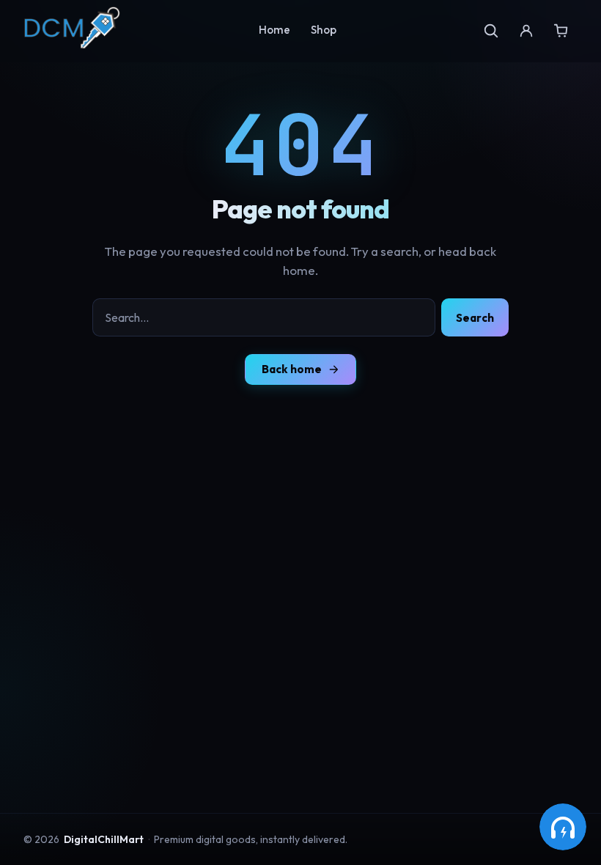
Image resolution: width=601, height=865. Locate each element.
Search (475, 318)
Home (274, 30)
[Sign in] (526, 31)
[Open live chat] (562, 826)
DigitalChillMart (104, 839)
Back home (292, 369)
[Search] (491, 31)
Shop (323, 30)
